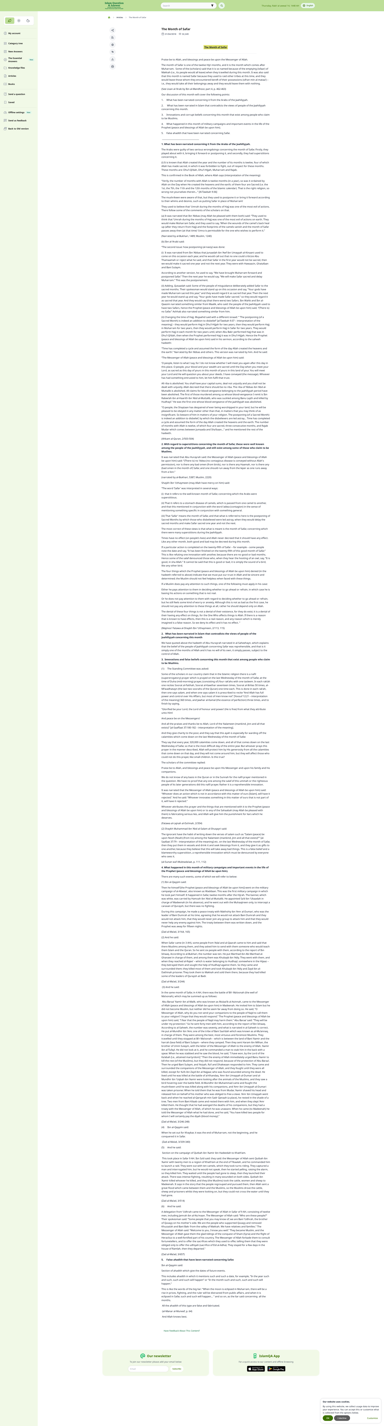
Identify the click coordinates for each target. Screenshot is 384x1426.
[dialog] (351, 1411)
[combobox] (186, 5)
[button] (113, 30)
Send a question (16, 94)
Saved (11, 102)
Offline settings (19, 112)
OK (327, 1418)
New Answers (15, 51)
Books (11, 84)
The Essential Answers (20, 60)
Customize (372, 1418)
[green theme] (9, 20)
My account (14, 33)
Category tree (15, 43)
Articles (12, 76)
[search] (221, 5)
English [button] (310, 5)
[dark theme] (28, 20)
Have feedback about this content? (182, 1330)
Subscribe (176, 1369)
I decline (342, 1418)
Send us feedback (17, 120)
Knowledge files (16, 67)
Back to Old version (18, 128)
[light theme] (19, 20)
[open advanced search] (212, 5)
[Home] (109, 17)
